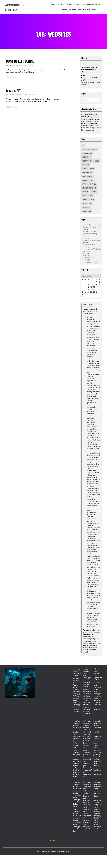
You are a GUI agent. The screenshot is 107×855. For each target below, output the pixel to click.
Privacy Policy (89, 258)
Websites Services (91, 262)
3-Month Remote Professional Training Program (90, 234)
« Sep (83, 297)
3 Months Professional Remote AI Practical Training (78, 9)
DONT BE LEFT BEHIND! (20, 61)
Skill (84, 196)
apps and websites (89, 149)
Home (52, 4)
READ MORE (12, 78)
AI (83, 145)
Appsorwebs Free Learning (92, 4)
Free (92, 180)
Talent (85, 199)
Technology (87, 203)
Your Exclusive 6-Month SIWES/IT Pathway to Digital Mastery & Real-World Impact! (87, 677)
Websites (85, 207)
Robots (85, 192)
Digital (85, 180)
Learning (93, 184)
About (69, 4)
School (94, 192)
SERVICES (77, 4)
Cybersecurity (88, 169)
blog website (87, 161)
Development (87, 176)
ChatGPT (85, 165)
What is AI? (13, 90)
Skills (91, 196)
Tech (92, 199)
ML (96, 188)
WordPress (86, 211)
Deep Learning (87, 172)
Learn (84, 184)
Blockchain (86, 157)
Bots (97, 161)
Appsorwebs (30, 65)
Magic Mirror (87, 188)
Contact (60, 4)
